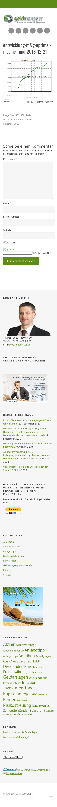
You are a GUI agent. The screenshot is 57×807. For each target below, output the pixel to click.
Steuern (7, 574)
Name (7, 203)
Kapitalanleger (17, 694)
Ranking (41, 695)
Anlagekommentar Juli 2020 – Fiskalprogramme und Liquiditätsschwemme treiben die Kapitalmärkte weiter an (26, 455)
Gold (31, 677)
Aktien (9, 644)
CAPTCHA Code (41, 252)
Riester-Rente (22, 700)
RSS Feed (11, 31)
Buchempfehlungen (13, 555)
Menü (28, 4)
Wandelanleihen (25, 714)
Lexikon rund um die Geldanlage (20, 732)
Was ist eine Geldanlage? (16, 737)
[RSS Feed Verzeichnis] (23, 769)
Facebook (40, 31)
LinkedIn (25, 31)
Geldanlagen (15, 677)
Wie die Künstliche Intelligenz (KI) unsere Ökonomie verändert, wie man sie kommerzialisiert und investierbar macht (25, 432)
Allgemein (8, 541)
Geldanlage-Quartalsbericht (18, 565)
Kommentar (10, 159)
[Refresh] (8, 249)
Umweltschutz (9, 714)
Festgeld (37, 667)
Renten (9, 699)
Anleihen (26, 655)
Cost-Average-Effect (17, 661)
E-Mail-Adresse (12, 216)
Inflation (7, 570)
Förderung (37, 672)
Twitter (47, 31)
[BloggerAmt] (12, 773)
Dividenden (13, 666)
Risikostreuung (17, 705)
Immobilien (41, 677)
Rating (47, 695)
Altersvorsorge (26, 645)
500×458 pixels (23, 115)
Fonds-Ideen (9, 560)
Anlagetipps (9, 551)
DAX (36, 661)
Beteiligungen (43, 656)
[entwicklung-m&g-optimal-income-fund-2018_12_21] (28, 103)
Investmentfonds (19, 688)
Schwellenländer (16, 710)
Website (7, 230)
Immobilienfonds (12, 682)
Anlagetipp (35, 650)
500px (33, 31)
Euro (28, 666)
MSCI (35, 694)
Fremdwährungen (17, 671)
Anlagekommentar (13, 546)
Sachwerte (41, 705)
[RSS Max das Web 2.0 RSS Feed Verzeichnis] (40, 769)
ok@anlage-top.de (20, 344)
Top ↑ (51, 796)
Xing (18, 31)
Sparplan (36, 710)
